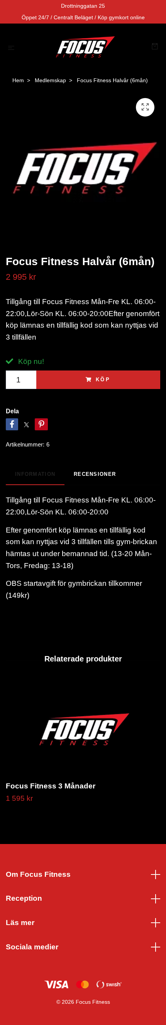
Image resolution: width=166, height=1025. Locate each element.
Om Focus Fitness (38, 874)
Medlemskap (50, 80)
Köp (103, 379)
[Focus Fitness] (84, 47)
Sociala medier (32, 947)
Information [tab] (35, 474)
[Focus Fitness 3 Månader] (83, 730)
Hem (18, 80)
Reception (24, 898)
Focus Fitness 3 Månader (50, 786)
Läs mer (20, 922)
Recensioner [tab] (95, 474)
